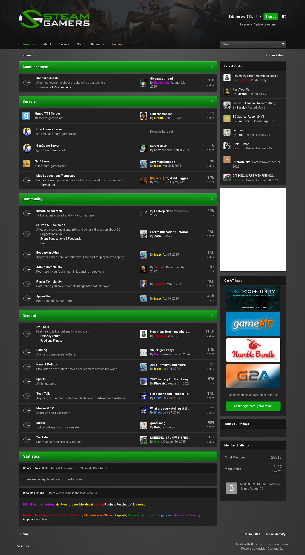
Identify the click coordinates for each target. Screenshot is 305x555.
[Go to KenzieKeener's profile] (143, 148)
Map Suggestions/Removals (55, 175)
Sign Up (271, 16)
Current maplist (161, 114)
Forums (27, 44)
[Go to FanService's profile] (143, 83)
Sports (41, 379)
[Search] (283, 44)
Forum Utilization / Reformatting (172, 232)
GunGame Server (48, 145)
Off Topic (42, 327)
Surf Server (43, 161)
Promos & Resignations (55, 87)
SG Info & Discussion (50, 225)
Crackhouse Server (49, 129)
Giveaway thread (161, 78)
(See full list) (101, 468)
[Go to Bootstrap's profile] (231, 488)
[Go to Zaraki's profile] (143, 234)
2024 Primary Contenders (168, 364)
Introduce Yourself (49, 211)
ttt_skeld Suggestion (179, 178)
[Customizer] (283, 16)
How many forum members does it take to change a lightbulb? (255, 76)
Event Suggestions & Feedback (60, 238)
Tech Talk (43, 393)
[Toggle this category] (212, 67)
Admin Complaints (49, 267)
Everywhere (267, 44)
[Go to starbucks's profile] (227, 159)
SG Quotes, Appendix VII (248, 116)
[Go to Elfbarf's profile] (143, 116)
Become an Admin (48, 252)
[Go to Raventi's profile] (227, 91)
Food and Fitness (51, 340)
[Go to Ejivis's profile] (143, 396)
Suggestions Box (51, 234)
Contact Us (23, 546)
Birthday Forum (50, 336)
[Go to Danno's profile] (143, 352)
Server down (158, 146)
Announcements (36, 67)
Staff (80, 44)
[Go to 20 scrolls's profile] (143, 180)
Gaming (41, 350)
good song (157, 423)
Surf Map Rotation (162, 161)
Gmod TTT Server (47, 113)
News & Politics (47, 364)
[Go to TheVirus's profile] (143, 334)
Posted (260, 80)
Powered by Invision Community (262, 548)
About (47, 44)
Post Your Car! (242, 89)
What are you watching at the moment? (176, 408)
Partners (117, 44)
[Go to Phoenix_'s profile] (143, 381)
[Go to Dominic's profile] (143, 269)
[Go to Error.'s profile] (227, 145)
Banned (96, 44)
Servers (64, 44)
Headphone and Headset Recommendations (180, 393)
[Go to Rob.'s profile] (143, 425)
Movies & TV (45, 408)
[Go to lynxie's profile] (143, 440)
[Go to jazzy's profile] (143, 164)
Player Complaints (49, 281)
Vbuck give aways (162, 350)
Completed (47, 184)
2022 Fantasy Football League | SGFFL (176, 379)
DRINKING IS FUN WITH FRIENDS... (173, 437)
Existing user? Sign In (244, 16)
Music (40, 422)
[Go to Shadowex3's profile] (227, 118)
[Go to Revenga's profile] (143, 284)
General (29, 315)
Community (32, 199)
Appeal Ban (43, 296)
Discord (45, 243)
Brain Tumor (241, 144)
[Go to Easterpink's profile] (143, 213)
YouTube (42, 437)
